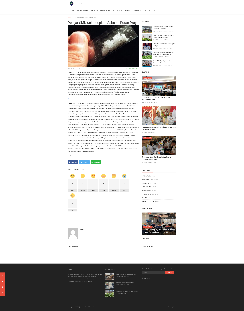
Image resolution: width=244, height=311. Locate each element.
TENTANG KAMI (81, 11)
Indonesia (147, 278)
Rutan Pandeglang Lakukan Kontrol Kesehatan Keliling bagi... (125, 283)
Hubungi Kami (172, 307)
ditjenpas (155, 31)
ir (153, 39)
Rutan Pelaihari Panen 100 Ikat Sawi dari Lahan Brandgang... (127, 292)
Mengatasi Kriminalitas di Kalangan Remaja (164, 45)
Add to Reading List (132, 68)
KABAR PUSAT (147, 176)
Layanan (93, 11)
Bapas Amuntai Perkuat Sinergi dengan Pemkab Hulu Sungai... (127, 275)
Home (72, 11)
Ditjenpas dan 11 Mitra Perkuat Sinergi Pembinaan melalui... (156, 98)
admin (82, 229)
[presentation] (169, 215)
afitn (143, 102)
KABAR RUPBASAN (148, 194)
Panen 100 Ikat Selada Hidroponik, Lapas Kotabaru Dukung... (163, 36)
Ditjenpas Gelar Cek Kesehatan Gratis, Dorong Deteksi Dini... (156, 158)
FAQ (153, 11)
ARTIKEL (145, 198)
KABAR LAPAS (146, 183)
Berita (146, 11)
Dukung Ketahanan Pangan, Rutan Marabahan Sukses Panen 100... (163, 53)
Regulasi (137, 11)
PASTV (118, 11)
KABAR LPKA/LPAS (148, 201)
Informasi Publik (106, 11)
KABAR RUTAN (147, 187)
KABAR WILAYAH (147, 179)
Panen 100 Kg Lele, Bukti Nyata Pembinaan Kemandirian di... (162, 62)
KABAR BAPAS (146, 190)
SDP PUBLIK (127, 11)
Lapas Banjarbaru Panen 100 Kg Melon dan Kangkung (163, 27)
